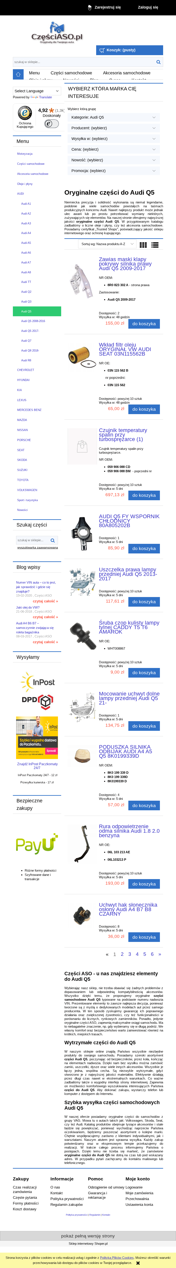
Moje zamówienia (139, 1193)
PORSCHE (24, 440)
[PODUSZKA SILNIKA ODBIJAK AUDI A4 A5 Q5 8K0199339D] (82, 756)
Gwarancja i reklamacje (97, 1195)
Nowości (22, 510)
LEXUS (21, 400)
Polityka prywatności (67, 1199)
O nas (55, 1187)
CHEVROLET (25, 370)
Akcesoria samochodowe (32, 173)
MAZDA (22, 420)
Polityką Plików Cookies (117, 1257)
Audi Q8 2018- (30, 350)
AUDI (20, 193)
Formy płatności (26, 1203)
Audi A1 (26, 203)
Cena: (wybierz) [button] (85, 149)
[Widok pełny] (155, 245)
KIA (19, 390)
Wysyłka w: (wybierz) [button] (89, 139)
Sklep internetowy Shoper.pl (88, 1243)
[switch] (51, 123)
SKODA (22, 460)
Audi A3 (26, 223)
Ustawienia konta (139, 1204)
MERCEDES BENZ (29, 410)
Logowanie (134, 1187)
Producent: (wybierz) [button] (89, 128)
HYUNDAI (23, 380)
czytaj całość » (45, 601)
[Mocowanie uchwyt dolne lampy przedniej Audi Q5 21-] (82, 708)
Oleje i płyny (25, 183)
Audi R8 (26, 360)
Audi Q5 (26, 311)
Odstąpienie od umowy (106, 1187)
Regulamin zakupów (66, 1204)
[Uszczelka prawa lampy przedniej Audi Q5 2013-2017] (82, 582)
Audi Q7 (26, 340)
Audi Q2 (26, 291)
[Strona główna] (57, 30)
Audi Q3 (26, 301)
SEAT (20, 450)
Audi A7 (26, 262)
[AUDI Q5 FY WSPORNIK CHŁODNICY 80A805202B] (82, 533)
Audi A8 (26, 272)
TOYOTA (23, 480)
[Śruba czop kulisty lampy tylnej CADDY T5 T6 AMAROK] (82, 635)
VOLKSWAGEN (27, 490)
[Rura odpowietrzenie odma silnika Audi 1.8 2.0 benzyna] (82, 843)
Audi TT (26, 282)
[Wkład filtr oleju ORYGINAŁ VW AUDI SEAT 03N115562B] (82, 357)
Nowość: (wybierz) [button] (87, 160)
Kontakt (56, 1193)
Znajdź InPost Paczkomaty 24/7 (37, 766)
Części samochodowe (30, 163)
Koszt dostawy (24, 1209)
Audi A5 (26, 242)
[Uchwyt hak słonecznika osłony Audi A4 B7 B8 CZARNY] (82, 915)
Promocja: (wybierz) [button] (88, 171)
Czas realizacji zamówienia (25, 1189)
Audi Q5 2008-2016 (33, 321)
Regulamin (94, 1215)
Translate (45, 97)
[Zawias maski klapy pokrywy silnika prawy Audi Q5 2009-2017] (82, 282)
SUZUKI (22, 470)
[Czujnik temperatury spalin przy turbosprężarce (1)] (82, 446)
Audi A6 (26, 252)
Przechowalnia (137, 1199)
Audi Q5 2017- (30, 330)
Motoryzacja (24, 153)
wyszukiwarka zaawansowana (37, 547)
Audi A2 (26, 213)
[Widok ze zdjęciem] (143, 245)
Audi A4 (26, 233)
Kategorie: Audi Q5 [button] (87, 117)
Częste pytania (25, 1197)
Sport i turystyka (27, 500)
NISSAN (22, 430)
